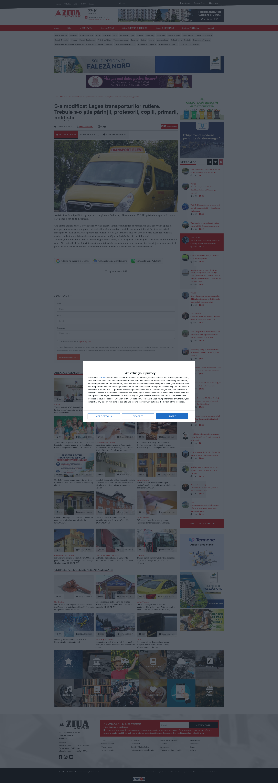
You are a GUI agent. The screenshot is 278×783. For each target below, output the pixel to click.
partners (103, 377)
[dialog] (139, 391)
